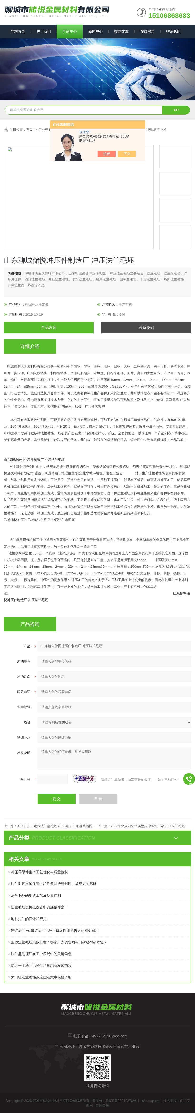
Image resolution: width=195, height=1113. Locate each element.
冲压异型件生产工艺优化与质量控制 (39, 872)
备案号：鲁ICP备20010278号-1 (115, 1101)
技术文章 (121, 31)
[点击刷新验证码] (84, 779)
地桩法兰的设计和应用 (29, 919)
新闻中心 (95, 31)
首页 (29, 129)
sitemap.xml (151, 1101)
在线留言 (147, 31)
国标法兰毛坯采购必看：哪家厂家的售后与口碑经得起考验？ (59, 942)
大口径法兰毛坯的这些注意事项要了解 (41, 977)
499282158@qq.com (109, 1036)
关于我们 (44, 31)
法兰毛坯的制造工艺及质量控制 (36, 895)
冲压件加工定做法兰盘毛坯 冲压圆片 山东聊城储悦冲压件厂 (61, 826)
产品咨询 (48, 327)
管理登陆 (102, 1106)
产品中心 (70, 31)
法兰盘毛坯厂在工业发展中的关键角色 (41, 954)
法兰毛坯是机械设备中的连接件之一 (39, 907)
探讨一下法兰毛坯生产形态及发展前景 (41, 965)
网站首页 (18, 31)
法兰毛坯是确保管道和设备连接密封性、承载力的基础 (54, 884)
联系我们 (173, 31)
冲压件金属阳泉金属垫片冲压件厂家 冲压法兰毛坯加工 (151, 826)
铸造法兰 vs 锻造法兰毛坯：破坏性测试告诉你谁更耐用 (55, 930)
